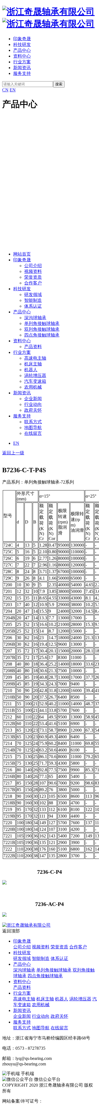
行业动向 (33, 404)
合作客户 (33, 283)
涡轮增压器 (35, 375)
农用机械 (33, 387)
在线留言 (33, 433)
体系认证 (33, 306)
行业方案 (22, 61)
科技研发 (22, 44)
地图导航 (33, 427)
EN (13, 90)
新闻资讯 (22, 67)
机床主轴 (33, 364)
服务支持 (22, 73)
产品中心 (22, 50)
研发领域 (33, 294)
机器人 (30, 369)
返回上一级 (13, 453)
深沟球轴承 (35, 317)
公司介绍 (33, 265)
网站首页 (22, 254)
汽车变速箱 (35, 381)
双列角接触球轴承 (41, 329)
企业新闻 (33, 398)
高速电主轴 (35, 358)
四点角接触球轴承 (41, 335)
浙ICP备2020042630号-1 (66, 1101)
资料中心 (22, 56)
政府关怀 (33, 410)
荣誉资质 (33, 277)
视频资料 (33, 271)
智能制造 (33, 300)
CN (5, 90)
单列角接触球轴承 (41, 323)
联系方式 (33, 421)
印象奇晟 (22, 38)
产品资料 (33, 346)
